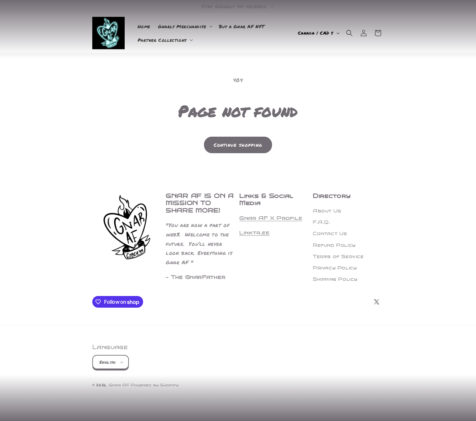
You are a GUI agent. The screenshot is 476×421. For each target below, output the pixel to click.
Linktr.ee (254, 233)
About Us (327, 211)
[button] (184, 26)
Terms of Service (338, 256)
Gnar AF (119, 385)
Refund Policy (334, 245)
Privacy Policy (335, 268)
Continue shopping (238, 144)
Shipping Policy (335, 279)
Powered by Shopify (155, 385)
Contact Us (330, 233)
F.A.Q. (322, 222)
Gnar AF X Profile (270, 218)
